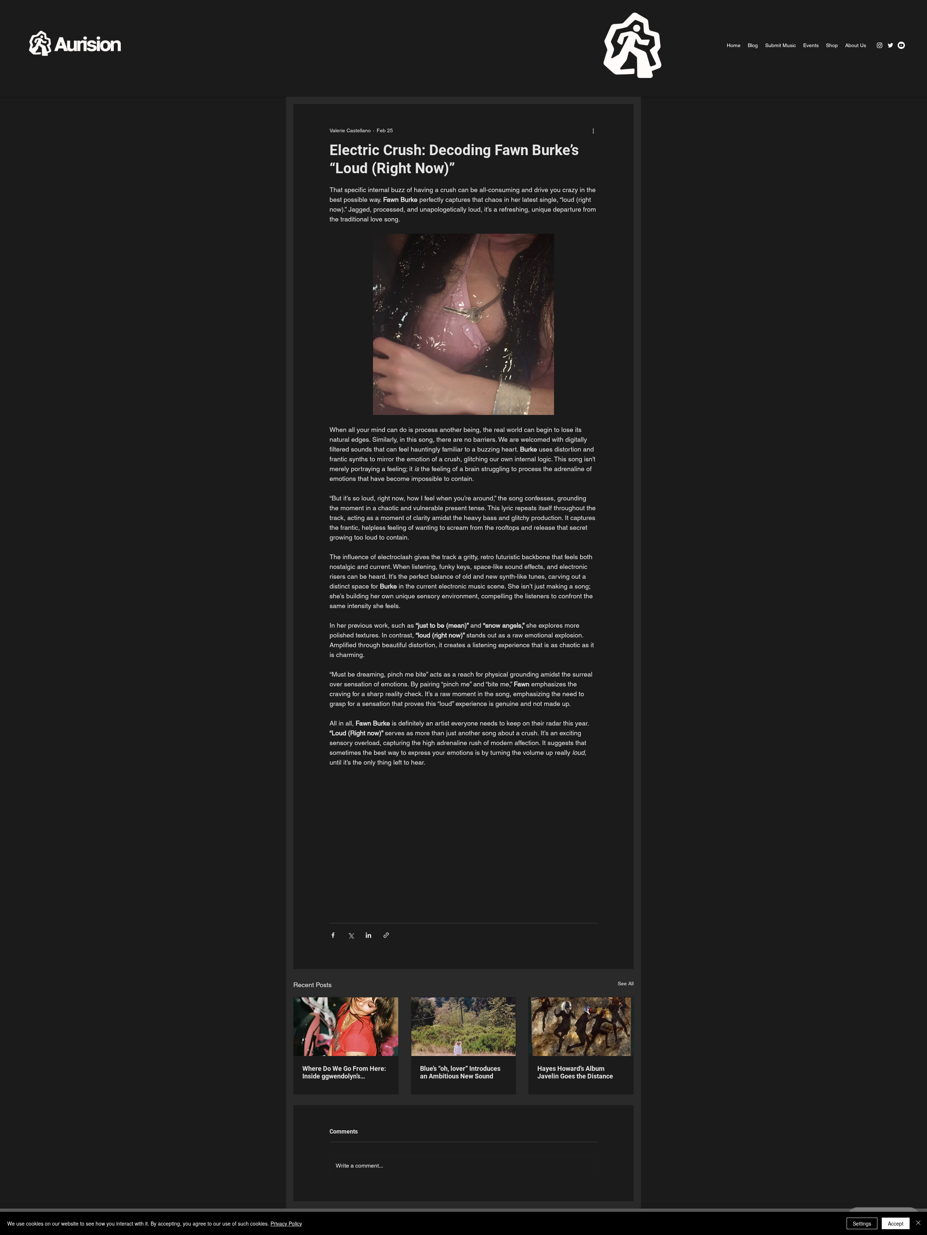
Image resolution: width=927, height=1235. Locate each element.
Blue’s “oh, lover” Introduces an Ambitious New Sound (460, 1072)
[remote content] (463, 841)
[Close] (918, 1223)
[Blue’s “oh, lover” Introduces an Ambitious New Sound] (463, 1026)
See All (626, 983)
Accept (895, 1223)
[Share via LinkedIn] (368, 935)
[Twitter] (890, 45)
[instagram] (879, 45)
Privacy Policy (286, 1223)
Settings (862, 1223)
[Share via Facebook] (333, 935)
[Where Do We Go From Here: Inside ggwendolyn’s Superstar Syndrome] (346, 1026)
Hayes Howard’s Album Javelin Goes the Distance (575, 1072)
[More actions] (593, 130)
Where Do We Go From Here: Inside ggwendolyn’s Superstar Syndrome (344, 1072)
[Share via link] (386, 935)
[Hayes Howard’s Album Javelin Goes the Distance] (581, 1026)
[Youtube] (901, 45)
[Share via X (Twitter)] (350, 935)
